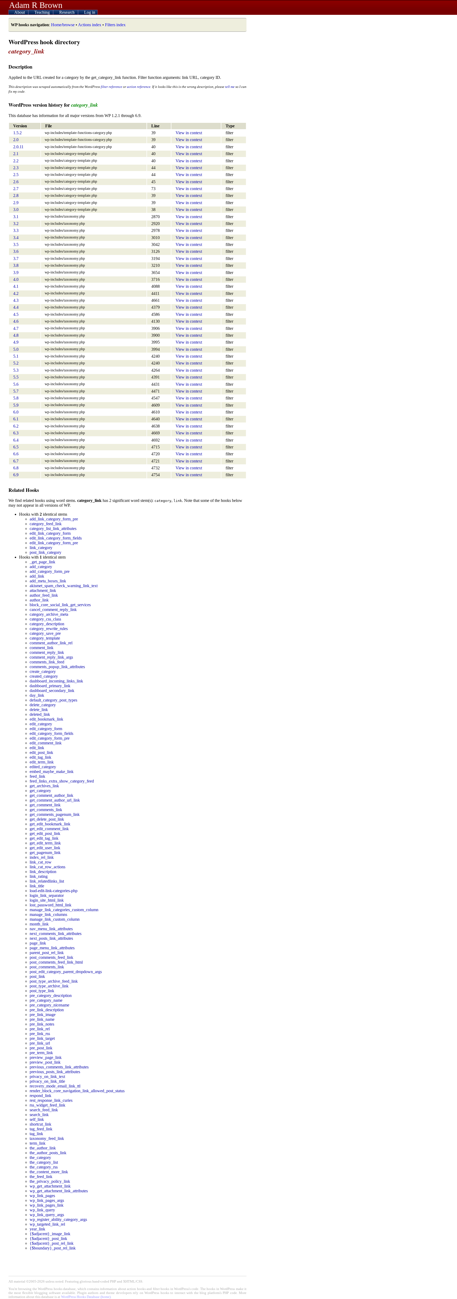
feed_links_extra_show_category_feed (62, 781)
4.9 (16, 342)
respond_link (40, 1095)
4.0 (16, 279)
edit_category (41, 724)
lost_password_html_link (50, 905)
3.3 (16, 230)
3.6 (16, 251)
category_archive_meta (49, 614)
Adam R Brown (35, 5)
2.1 (16, 153)
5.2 (16, 363)
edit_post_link (41, 752)
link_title (37, 886)
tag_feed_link (41, 1129)
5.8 (16, 398)
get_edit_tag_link (44, 838)
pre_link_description (47, 1010)
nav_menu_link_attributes (51, 929)
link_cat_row (41, 862)
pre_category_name (46, 1000)
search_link (39, 1114)
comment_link (41, 647)
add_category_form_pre (50, 571)
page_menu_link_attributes (52, 948)
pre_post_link (41, 1048)
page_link (38, 943)
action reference (138, 87)
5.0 (16, 349)
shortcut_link (40, 1124)
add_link (37, 576)
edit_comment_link (46, 743)
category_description (47, 624)
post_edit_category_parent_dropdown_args (66, 971)
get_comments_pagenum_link (55, 814)
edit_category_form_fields (51, 733)
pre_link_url (40, 1043)
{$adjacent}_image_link (50, 1233)
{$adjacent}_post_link (48, 1238)
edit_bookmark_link (46, 719)
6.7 (16, 461)
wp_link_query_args (47, 1214)
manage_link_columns (48, 914)
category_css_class (45, 619)
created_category (44, 676)
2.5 (16, 174)
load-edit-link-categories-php (53, 890)
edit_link (37, 747)
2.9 (16, 202)
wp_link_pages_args (47, 1200)
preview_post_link (45, 1062)
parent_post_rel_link (47, 952)
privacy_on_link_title (47, 1081)
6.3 (16, 433)
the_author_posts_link (48, 1152)
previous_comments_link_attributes (59, 1067)
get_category (40, 790)
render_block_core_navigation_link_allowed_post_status (77, 1091)
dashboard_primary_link (50, 686)
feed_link (37, 776)
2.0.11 (18, 147)
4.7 (16, 328)
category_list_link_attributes (53, 528)
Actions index (89, 25)
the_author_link (43, 1148)
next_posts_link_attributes (51, 938)
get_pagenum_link (45, 852)
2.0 (16, 139)
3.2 (16, 223)
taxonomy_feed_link (47, 1138)
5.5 (16, 377)
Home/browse (63, 25)
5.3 (16, 370)
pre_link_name (42, 1019)
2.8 (16, 195)
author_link (39, 600)
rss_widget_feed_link (47, 1105)
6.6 (16, 454)
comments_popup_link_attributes (57, 666)
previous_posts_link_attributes (55, 1071)
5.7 (16, 391)
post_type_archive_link (49, 986)
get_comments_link (46, 809)
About (20, 12)
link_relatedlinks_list (47, 881)
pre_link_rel (40, 1029)
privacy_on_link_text (47, 1076)
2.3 (16, 167)
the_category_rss (44, 1167)
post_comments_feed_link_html (56, 962)
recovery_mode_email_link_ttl (55, 1086)
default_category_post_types (53, 700)
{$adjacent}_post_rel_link (52, 1243)
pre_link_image (43, 1014)
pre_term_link (41, 1052)
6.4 (16, 440)
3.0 (16, 209)
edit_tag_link (40, 757)
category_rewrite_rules (49, 628)
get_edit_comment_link (49, 828)
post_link (37, 976)
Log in (89, 12)
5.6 (16, 384)
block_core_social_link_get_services (60, 605)
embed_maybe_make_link (52, 771)
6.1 (16, 419)
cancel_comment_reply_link (53, 609)
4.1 (16, 286)
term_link (37, 1143)
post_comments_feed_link (51, 957)
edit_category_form (46, 728)
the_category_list (44, 1162)
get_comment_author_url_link (55, 800)
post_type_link (42, 990)
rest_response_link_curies (51, 1100)
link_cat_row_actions (47, 867)
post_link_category (45, 552)
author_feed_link (44, 595)
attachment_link (43, 590)
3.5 (16, 244)
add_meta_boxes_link (48, 581)
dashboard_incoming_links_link (56, 681)
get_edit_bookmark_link (50, 824)
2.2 (16, 161)
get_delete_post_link (47, 819)
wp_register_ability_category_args (58, 1219)
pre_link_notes (42, 1024)
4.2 (16, 293)
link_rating (39, 876)
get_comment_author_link (51, 795)
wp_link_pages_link (46, 1205)
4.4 (16, 307)
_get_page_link (42, 562)
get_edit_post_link (45, 833)
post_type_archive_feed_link (54, 981)
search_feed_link (44, 1110)
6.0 (16, 412)
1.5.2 (17, 133)
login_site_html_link (47, 900)
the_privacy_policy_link (50, 1181)
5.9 (16, 405)
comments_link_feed (47, 662)
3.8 (16, 265)
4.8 (16, 335)
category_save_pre (45, 633)
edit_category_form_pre (50, 738)
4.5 (16, 314)
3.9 (16, 272)
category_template (45, 638)
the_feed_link (41, 1176)
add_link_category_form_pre (54, 519)
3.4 (16, 237)
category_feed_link (46, 524)
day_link (37, 695)
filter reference (111, 87)
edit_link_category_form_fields (56, 538)
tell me (230, 87)
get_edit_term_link (45, 843)
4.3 (16, 300)
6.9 (16, 475)
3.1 (16, 216)
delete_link (39, 709)
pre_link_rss (40, 1033)
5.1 (16, 356)
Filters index (115, 25)
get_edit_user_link (45, 848)
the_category (40, 1157)
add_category (41, 566)
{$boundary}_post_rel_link (53, 1248)
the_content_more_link (49, 1172)
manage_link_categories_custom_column (64, 909)
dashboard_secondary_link (52, 690)
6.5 (16, 447)
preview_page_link (46, 1057)
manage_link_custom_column (55, 919)
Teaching (42, 12)
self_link (37, 1119)
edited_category (43, 767)
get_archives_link (44, 786)
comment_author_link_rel (51, 643)
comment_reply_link (47, 652)
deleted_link (40, 714)
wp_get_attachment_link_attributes (59, 1191)
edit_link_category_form (50, 533)
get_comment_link (45, 805)
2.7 (16, 188)
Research (67, 12)
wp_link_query (42, 1210)
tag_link (36, 1133)
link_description (43, 871)
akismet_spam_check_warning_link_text (64, 585)
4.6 (16, 321)
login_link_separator (47, 895)
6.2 (16, 426)
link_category (41, 547)
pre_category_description (51, 995)
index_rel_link (42, 857)
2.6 (16, 181)
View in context (189, 133)
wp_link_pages (42, 1195)
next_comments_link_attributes (55, 933)
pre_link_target (42, 1038)
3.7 (16, 258)
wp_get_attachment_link (50, 1186)
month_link (39, 924)
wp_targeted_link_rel (47, 1224)
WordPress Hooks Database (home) (86, 1297)
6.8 (16, 468)
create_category (43, 671)
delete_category (43, 705)
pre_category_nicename (49, 1005)
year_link (37, 1229)
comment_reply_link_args (51, 657)
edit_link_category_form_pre (54, 543)
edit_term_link (42, 762)
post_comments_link (47, 967)
